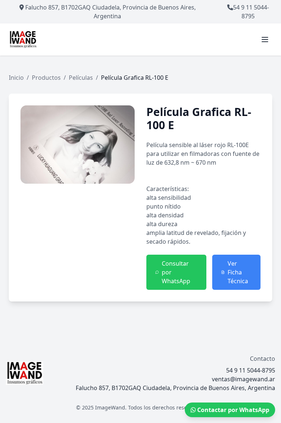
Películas (81, 78)
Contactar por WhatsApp (232, 410)
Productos (46, 78)
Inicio (16, 78)
